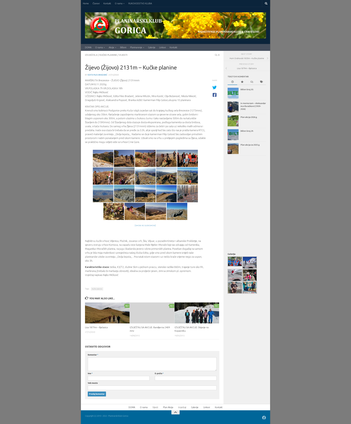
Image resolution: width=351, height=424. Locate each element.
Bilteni (123, 47)
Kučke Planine (108, 55)
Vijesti (123, 55)
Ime (90, 373)
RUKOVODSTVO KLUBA (140, 3)
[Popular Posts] (242, 82)
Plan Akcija (168, 407)
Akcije (111, 47)
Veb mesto (93, 383)
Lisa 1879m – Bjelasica (96, 327)
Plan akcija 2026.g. (248, 117)
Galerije (151, 47)
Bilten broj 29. (247, 131)
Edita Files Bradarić (97, 75)
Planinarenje (136, 47)
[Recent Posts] (232, 82)
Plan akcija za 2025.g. (250, 145)
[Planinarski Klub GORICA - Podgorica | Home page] (175, 25)
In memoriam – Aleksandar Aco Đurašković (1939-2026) (253, 106)
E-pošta (159, 373)
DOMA (88, 47)
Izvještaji (91, 55)
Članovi (96, 3)
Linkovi (162, 47)
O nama (118, 3)
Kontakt (107, 3)
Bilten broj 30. (247, 89)
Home (86, 3)
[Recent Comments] (251, 82)
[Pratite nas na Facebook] (264, 418)
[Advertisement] (239, 203)
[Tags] (261, 82)
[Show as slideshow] (145, 225)
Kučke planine (97, 289)
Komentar (93, 355)
